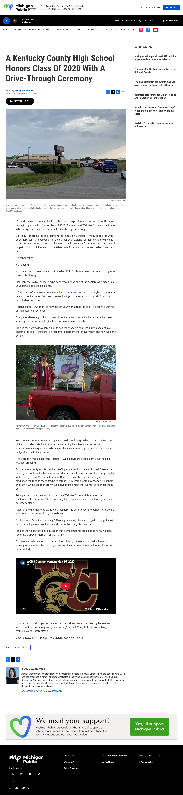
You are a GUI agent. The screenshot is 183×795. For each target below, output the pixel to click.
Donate (172, 7)
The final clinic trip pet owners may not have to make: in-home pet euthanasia (154, 83)
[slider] (19, 20)
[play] (6, 20)
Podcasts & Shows (40, 30)
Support (110, 30)
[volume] (15, 21)
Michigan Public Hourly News (114, 756)
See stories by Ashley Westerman (41, 691)
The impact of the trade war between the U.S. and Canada (155, 71)
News (6, 30)
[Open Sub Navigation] (11, 30)
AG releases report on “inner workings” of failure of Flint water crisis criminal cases (154, 110)
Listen (78, 30)
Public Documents (72, 768)
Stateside (20, 30)
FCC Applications (147, 762)
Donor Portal (153, 7)
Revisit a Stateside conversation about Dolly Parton (154, 125)
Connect (93, 30)
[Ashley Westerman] (12, 675)
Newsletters (128, 30)
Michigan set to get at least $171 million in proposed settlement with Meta (155, 58)
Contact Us (69, 756)
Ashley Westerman (24, 90)
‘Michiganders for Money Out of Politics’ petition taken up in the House (155, 96)
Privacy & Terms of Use (149, 756)
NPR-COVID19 (21, 648)
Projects (63, 30)
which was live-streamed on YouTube (75, 292)
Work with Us (70, 762)
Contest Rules (108, 762)
